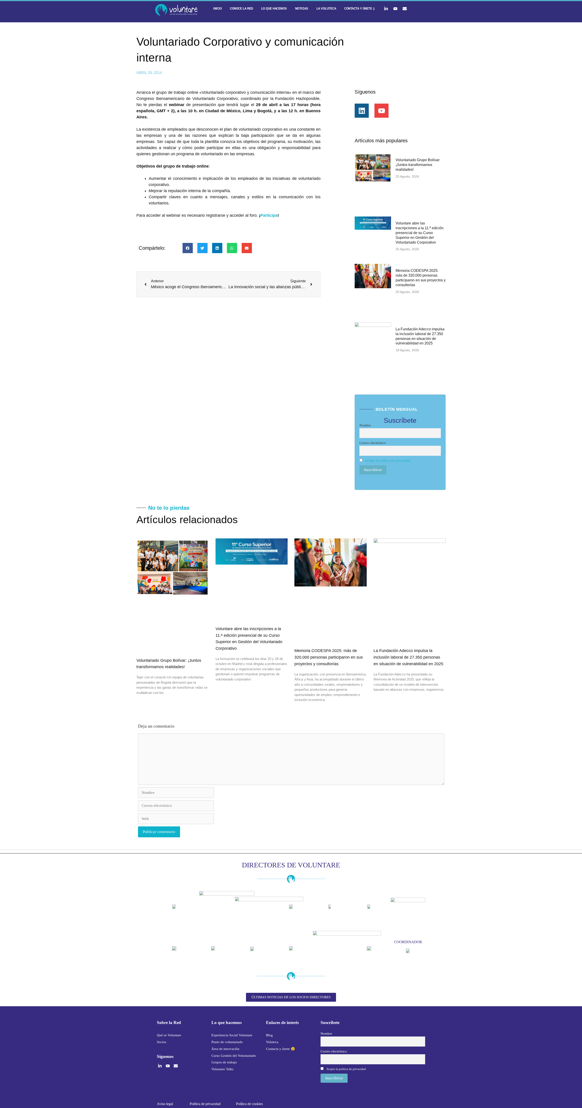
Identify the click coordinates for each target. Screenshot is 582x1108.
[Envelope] (405, 9)
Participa (269, 215)
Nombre (365, 425)
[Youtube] (395, 9)
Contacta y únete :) (359, 8)
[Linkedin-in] (386, 9)
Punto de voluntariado (227, 1042)
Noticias (301, 8)
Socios (161, 1042)
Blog (269, 1035)
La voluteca (326, 8)
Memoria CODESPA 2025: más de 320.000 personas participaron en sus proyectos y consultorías (328, 657)
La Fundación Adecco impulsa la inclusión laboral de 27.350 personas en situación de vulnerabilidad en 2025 (408, 657)
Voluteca (272, 1042)
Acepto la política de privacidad (387, 460)
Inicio (217, 8)
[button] (188, 248)
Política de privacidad (205, 1104)
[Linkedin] (362, 111)
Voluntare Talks (222, 1069)
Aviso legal (165, 1104)
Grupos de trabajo (224, 1062)
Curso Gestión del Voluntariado (233, 1055)
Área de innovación (225, 1049)
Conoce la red (241, 8)
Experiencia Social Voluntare (231, 1035)
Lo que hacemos (274, 8)
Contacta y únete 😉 (280, 1049)
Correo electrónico (372, 443)
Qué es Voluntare (169, 1035)
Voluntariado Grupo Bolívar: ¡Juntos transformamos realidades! (418, 164)
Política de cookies (249, 1104)
